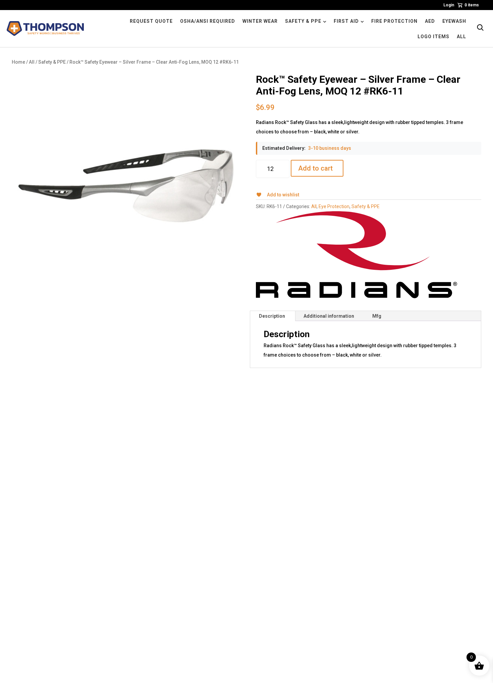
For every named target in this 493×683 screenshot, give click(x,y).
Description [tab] (272, 316)
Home (18, 62)
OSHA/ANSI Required (207, 21)
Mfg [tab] (376, 316)
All (32, 62)
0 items (471, 5)
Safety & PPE (52, 62)
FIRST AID (346, 21)
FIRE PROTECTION (394, 21)
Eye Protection (334, 206)
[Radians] (356, 254)
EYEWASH (454, 21)
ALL (461, 36)
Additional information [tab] (329, 316)
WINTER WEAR (260, 21)
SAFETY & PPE (303, 21)
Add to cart (315, 168)
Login (448, 5)
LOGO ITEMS (433, 36)
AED (430, 21)
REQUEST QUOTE (151, 21)
